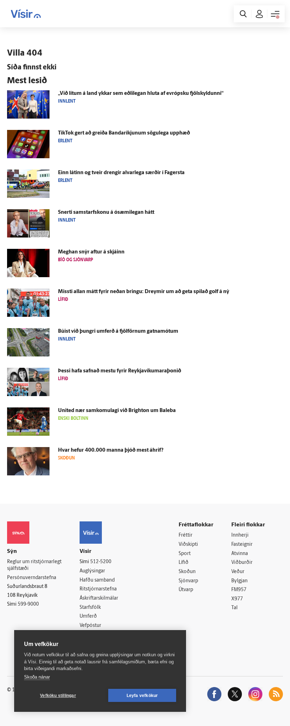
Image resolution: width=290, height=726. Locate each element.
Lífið (183, 562)
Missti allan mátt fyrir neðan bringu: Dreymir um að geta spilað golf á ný (143, 292)
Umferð (88, 616)
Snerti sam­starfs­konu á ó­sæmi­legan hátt (106, 212)
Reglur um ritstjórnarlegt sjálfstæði (34, 565)
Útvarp (186, 590)
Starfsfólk (90, 607)
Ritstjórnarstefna (98, 589)
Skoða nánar (37, 677)
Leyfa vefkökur (142, 695)
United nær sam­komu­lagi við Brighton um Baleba (117, 410)
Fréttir (185, 535)
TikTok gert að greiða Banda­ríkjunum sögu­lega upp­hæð (124, 133)
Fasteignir (242, 544)
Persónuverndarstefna (31, 578)
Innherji (240, 535)
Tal (234, 608)
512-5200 (100, 562)
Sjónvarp (188, 581)
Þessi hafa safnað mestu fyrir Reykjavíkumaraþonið (119, 371)
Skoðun (187, 571)
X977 (237, 599)
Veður (237, 571)
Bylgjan (239, 581)
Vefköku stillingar (58, 695)
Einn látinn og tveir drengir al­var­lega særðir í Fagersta (121, 173)
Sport (185, 553)
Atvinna (239, 553)
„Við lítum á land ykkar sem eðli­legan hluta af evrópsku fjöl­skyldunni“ (141, 93)
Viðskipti (188, 544)
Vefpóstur (90, 625)
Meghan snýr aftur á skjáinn (91, 252)
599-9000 (28, 604)
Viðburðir (242, 562)
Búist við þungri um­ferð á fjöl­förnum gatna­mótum (118, 331)
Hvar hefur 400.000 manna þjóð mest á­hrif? (110, 450)
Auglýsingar (92, 571)
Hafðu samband (97, 580)
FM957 (238, 590)
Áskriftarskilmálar (99, 598)
